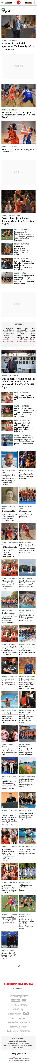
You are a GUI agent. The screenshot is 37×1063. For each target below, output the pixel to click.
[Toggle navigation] (2, 2)
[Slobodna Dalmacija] (19, 2)
